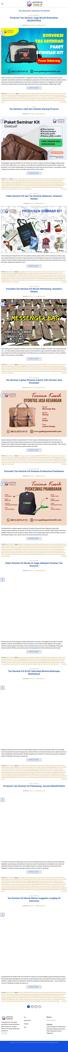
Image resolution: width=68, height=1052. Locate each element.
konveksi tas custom (6, 95)
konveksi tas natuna (59, 739)
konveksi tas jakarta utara (14, 96)
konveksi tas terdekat (40, 100)
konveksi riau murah (26, 183)
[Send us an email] (5, 963)
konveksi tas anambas (21, 735)
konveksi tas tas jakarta (29, 100)
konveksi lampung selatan (54, 730)
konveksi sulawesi (35, 183)
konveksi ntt (60, 182)
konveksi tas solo (9, 100)
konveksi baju (14, 180)
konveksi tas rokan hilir (49, 740)
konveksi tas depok (15, 95)
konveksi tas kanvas (36, 96)
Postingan (36, 193)
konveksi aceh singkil (49, 178)
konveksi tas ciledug (10, 187)
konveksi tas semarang (36, 98)
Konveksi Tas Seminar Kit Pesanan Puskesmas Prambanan (34, 471)
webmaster (43, 25)
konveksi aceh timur (6, 180)
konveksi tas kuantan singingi (18, 739)
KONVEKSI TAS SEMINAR (48, 98)
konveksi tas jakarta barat (40, 95)
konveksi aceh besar (29, 178)
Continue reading (34, 87)
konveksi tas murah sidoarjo (44, 187)
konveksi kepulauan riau (40, 180)
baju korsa (15, 178)
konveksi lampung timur (27, 182)
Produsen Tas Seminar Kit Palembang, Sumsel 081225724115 (34, 751)
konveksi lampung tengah (15, 182)
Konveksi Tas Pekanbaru (7, 740)
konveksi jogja (21, 180)
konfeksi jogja (21, 178)
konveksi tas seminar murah (19, 189)
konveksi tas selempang (56, 187)
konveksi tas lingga (30, 739)
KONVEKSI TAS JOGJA (25, 96)
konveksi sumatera (44, 183)
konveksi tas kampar (51, 737)
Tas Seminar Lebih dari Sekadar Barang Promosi (34, 109)
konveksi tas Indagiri (29, 737)
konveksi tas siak (32, 742)
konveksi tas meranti (40, 739)
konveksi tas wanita (50, 100)
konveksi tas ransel (25, 98)
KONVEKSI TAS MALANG (60, 96)
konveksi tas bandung (30, 93)
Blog (30, 15)
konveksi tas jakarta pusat (52, 95)
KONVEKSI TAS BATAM (41, 93)
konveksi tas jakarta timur (55, 275)
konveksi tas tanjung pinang (42, 742)
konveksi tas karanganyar (47, 96)
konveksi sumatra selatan (39, 185)
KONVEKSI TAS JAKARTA (27, 95)
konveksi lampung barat (52, 180)
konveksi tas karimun (6, 739)
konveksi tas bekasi (52, 93)
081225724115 (51, 950)
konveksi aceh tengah (59, 178)
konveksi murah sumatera (51, 182)
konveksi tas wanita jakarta (12, 281)
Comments (63, 102)
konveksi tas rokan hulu (61, 740)
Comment (64, 189)
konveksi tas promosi (16, 98)
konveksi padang (5, 183)
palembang (28, 189)
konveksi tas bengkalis (53, 735)
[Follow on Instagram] (2, 963)
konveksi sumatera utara (15, 185)
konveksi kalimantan (30, 180)
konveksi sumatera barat (55, 183)
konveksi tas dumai (19, 737)
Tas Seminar (35, 15)
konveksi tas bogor (62, 93)
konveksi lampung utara (39, 182)
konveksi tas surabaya (18, 100)
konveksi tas (22, 93)
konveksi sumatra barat (27, 185)
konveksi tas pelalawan (18, 740)
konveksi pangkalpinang (15, 183)
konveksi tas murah (5, 98)
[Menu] (2, 4)
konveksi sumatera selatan (29, 734)
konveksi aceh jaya (39, 178)
